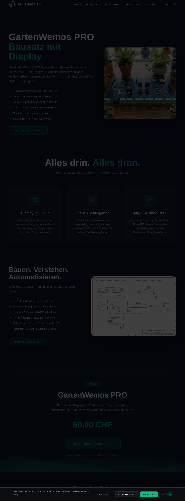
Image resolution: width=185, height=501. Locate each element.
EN (170, 494)
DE (163, 494)
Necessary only (127, 494)
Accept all (149, 494)
